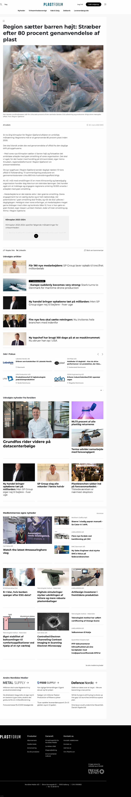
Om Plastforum (69, 752)
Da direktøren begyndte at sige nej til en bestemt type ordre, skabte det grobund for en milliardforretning (18, 697)
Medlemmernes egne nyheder (19, 513)
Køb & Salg (54, 11)
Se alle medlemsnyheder (94, 665)
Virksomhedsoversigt (38, 11)
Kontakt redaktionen (71, 740)
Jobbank (66, 11)
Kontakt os (67, 744)
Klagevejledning (51, 750)
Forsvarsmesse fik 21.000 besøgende (18, 705)
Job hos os (67, 748)
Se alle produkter (33, 752)
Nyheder (21, 11)
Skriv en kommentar (94, 250)
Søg (6, 4)
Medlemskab (31, 744)
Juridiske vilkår (50, 746)
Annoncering (32, 748)
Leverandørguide (81, 11)
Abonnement (32, 740)
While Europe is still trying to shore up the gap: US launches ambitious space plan (87, 697)
